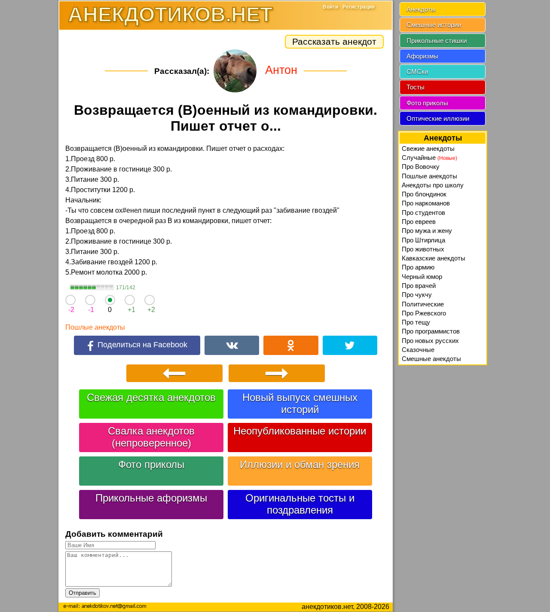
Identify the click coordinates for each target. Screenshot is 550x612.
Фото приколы (151, 464)
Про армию (418, 267)
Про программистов (431, 331)
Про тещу (416, 322)
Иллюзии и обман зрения (300, 464)
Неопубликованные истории (299, 431)
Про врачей (419, 285)
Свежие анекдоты (428, 148)
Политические (423, 304)
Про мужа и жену (427, 230)
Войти (330, 7)
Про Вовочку (421, 166)
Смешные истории (433, 24)
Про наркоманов (426, 203)
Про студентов (423, 212)
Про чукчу (417, 294)
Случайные (429, 157)
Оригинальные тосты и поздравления (299, 504)
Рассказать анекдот (334, 41)
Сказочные (418, 349)
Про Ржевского (424, 313)
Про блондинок (424, 194)
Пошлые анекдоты (95, 327)
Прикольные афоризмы (151, 498)
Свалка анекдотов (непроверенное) (151, 437)
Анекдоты (421, 9)
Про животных (423, 249)
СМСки (417, 71)
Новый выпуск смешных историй (300, 403)
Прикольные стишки (436, 40)
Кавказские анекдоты (433, 258)
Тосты (415, 87)
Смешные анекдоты (431, 358)
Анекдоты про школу (433, 185)
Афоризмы (422, 56)
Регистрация (358, 7)
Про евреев (419, 221)
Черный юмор (422, 276)
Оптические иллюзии (437, 118)
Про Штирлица (423, 240)
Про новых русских (430, 340)
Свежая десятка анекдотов (151, 397)
